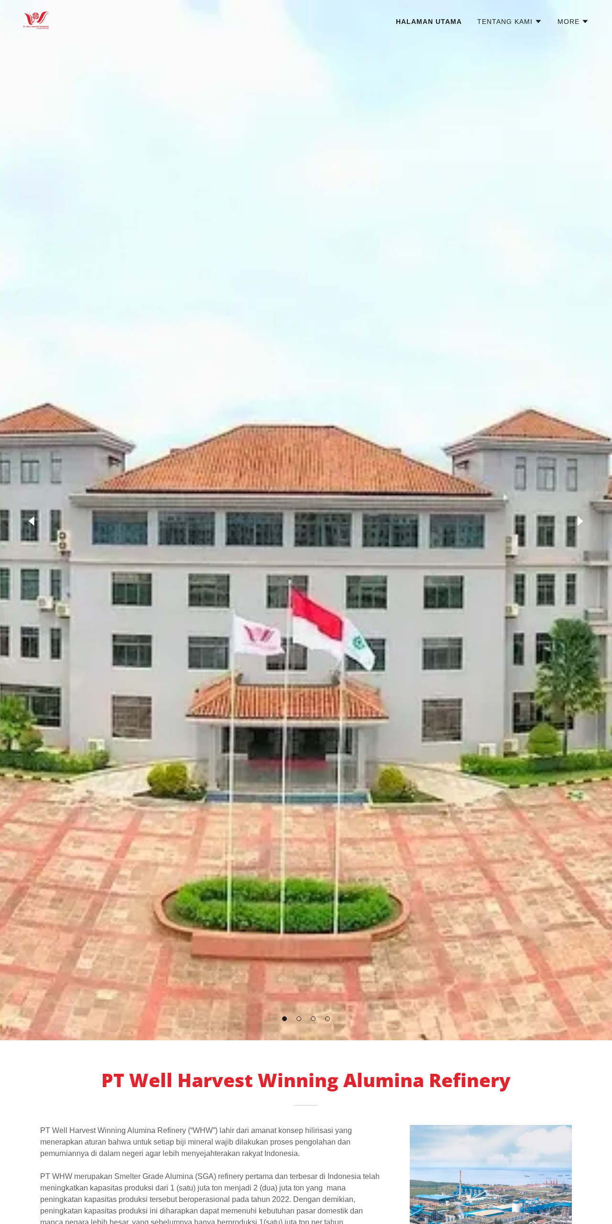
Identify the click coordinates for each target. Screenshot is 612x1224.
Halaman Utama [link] (429, 21)
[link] (36, 20)
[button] (284, 1018)
